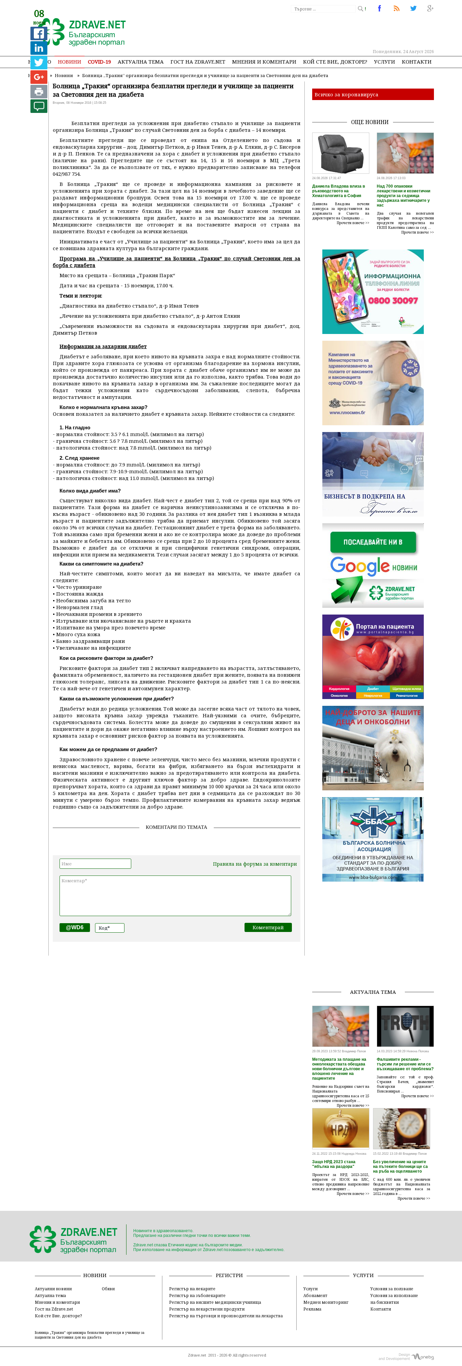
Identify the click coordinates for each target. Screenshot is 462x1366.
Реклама (312, 1309)
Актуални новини (53, 1288)
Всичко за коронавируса (346, 94)
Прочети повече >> (353, 222)
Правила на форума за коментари (255, 864)
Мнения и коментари (264, 61)
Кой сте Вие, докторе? (335, 61)
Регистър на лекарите (192, 1288)
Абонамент (315, 1295)
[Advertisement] (310, 30)
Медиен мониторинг (325, 1302)
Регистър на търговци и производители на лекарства (226, 1315)
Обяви (108, 1288)
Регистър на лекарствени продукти (207, 1309)
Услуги (384, 61)
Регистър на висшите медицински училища (215, 1302)
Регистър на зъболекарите (197, 1295)
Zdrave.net (197, 1355)
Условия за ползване (391, 1288)
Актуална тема (141, 61)
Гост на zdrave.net (197, 61)
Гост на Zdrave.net (54, 1309)
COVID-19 (99, 61)
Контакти (417, 61)
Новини (69, 61)
